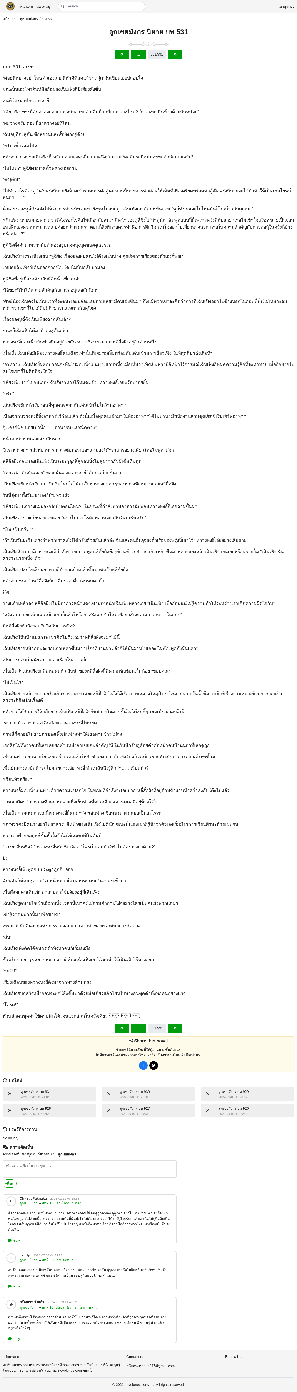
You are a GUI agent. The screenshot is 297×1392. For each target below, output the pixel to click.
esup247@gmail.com (158, 1366)
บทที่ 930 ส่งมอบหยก (57, 1260)
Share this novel (151, 1040)
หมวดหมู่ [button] (43, 6)
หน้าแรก (26, 6)
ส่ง (11, 1183)
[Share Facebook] (143, 1065)
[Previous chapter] (122, 54)
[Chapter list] (138, 54)
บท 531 (48, 19)
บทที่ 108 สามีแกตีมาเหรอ (61, 1203)
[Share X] (153, 1065)
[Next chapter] (175, 54)
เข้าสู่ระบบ (286, 6)
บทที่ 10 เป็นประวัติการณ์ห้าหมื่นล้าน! (70, 1307)
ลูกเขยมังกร (29, 19)
